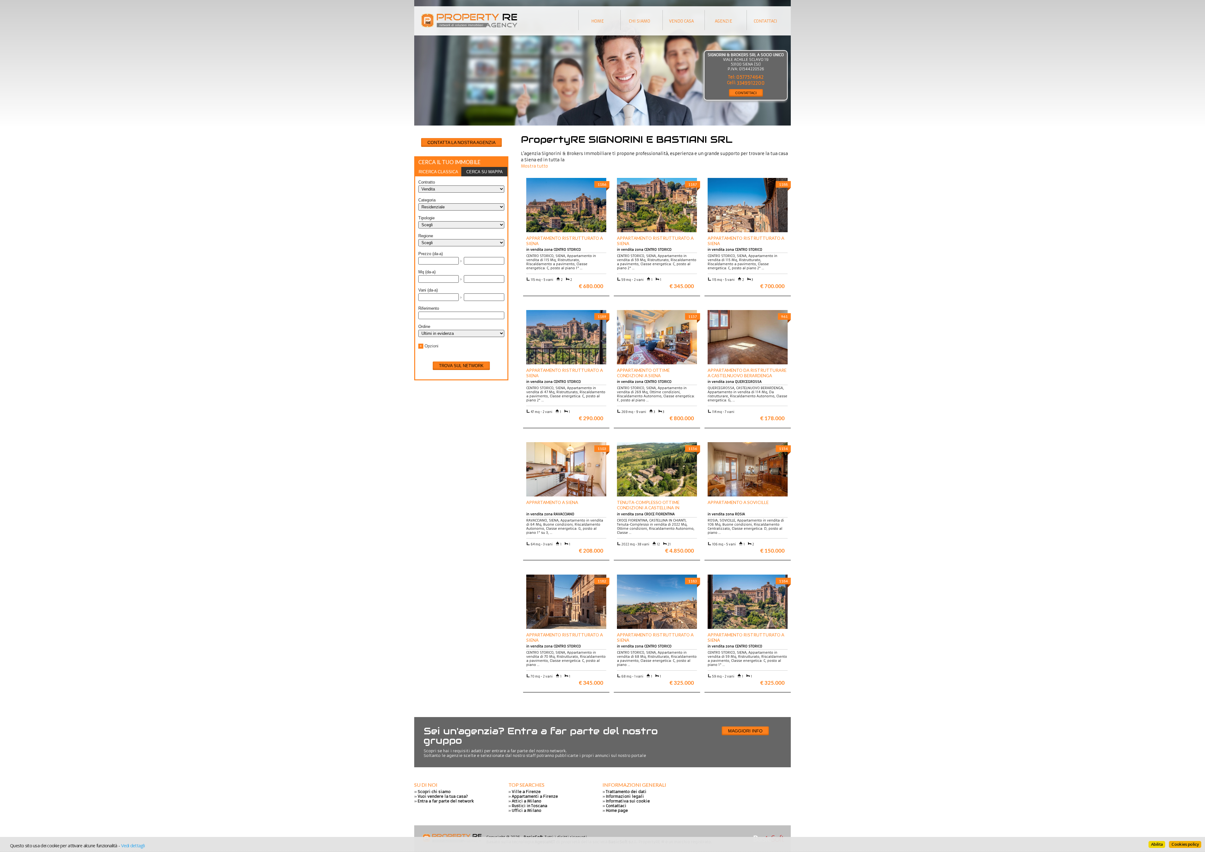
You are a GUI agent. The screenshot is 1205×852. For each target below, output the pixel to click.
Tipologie (426, 218)
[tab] (438, 171)
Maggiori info (745, 730)
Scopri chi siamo (434, 791)
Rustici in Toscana (529, 805)
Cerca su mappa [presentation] (484, 171)
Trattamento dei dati (626, 791)
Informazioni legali (625, 796)
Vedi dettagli (133, 845)
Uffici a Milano (526, 810)
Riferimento (428, 308)
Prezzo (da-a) (430, 253)
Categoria (427, 200)
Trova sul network (461, 365)
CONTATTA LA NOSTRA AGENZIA (461, 142)
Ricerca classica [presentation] (438, 171)
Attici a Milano (526, 801)
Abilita (1157, 844)
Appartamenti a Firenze (535, 796)
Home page (617, 810)
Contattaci (616, 805)
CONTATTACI (746, 93)
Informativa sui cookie (628, 801)
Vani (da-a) (428, 290)
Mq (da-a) (427, 272)
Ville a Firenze (526, 791)
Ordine (424, 326)
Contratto (426, 182)
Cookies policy (1185, 844)
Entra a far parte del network (446, 801)
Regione (425, 235)
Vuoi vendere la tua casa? (443, 796)
